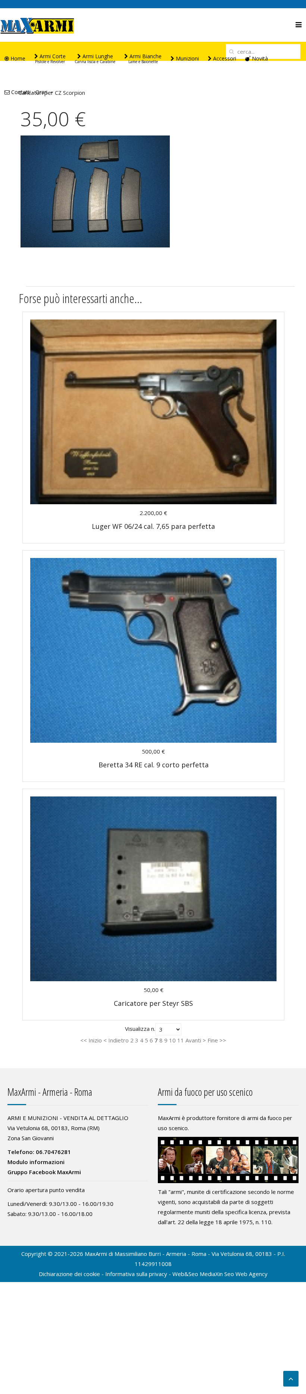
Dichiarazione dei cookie (69, 1274)
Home (17, 58)
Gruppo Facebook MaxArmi (44, 1172)
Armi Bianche (145, 58)
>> (222, 1040)
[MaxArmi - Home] (37, 25)
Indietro (118, 1040)
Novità (259, 58)
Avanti (193, 1040)
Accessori (224, 58)
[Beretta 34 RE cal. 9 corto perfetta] (153, 650)
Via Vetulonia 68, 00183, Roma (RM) (53, 1128)
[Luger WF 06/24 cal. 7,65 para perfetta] (153, 411)
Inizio (95, 1040)
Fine (212, 1040)
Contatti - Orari (28, 92)
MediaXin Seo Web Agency (234, 1274)
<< (84, 1040)
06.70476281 (53, 1152)
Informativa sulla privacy (136, 1274)
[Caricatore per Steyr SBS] (153, 888)
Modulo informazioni (36, 1162)
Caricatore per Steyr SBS (153, 1003)
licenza (257, 1212)
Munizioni (186, 58)
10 (172, 1040)
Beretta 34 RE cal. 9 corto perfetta (154, 764)
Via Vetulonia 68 (232, 1253)
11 (180, 1040)
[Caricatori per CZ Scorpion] (95, 190)
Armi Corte (50, 58)
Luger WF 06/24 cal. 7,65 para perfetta (153, 526)
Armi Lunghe (95, 58)
